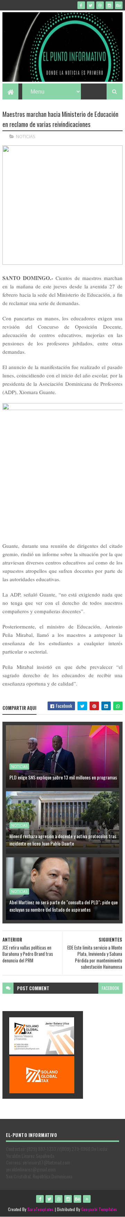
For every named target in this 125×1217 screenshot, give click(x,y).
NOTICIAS (25, 136)
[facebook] (81, 5)
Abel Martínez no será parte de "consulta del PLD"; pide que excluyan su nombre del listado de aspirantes (63, 905)
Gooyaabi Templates (99, 1209)
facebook (110, 988)
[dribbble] (100, 5)
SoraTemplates (40, 1209)
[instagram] (109, 5)
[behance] (119, 5)
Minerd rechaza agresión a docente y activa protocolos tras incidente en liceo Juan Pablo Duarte (62, 839)
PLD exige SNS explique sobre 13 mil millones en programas (63, 777)
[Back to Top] (87, 1199)
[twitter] (90, 5)
